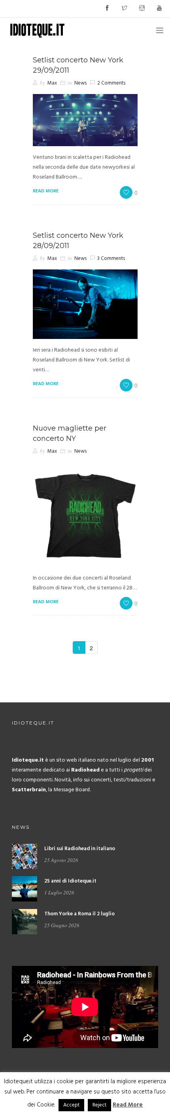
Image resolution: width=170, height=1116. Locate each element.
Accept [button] (71, 1105)
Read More (128, 1105)
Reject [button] (99, 1105)
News (80, 83)
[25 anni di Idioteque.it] (24, 889)
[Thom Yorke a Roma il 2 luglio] (24, 921)
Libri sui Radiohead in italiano (79, 849)
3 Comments (111, 258)
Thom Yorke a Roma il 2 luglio (79, 914)
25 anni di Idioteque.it (70, 881)
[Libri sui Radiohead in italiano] (24, 856)
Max (52, 83)
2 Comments (111, 83)
